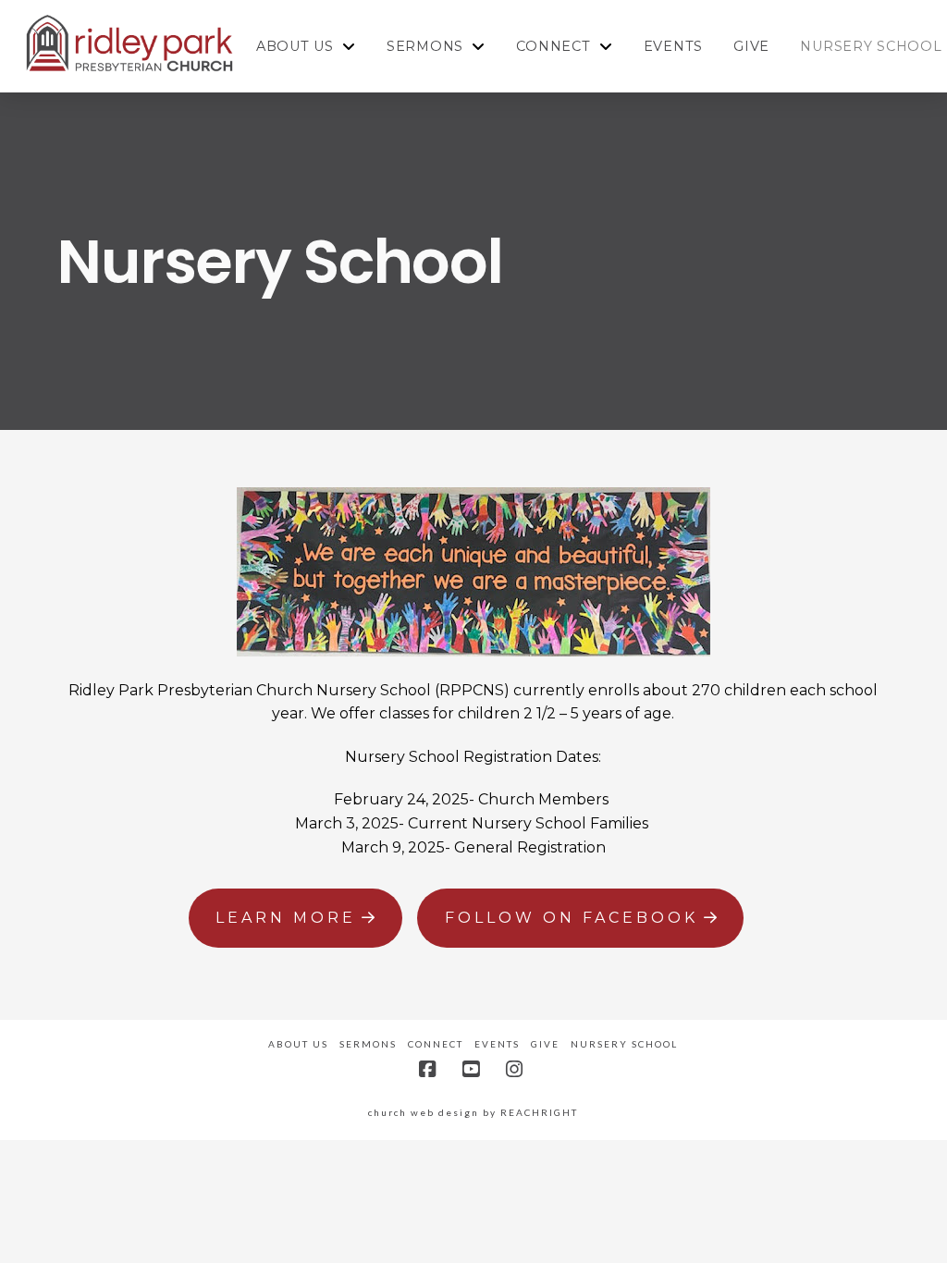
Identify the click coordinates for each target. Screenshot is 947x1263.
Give (545, 1043)
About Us (298, 1043)
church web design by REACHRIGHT (473, 1112)
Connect (435, 1043)
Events (497, 1043)
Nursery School (624, 1043)
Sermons (368, 1043)
